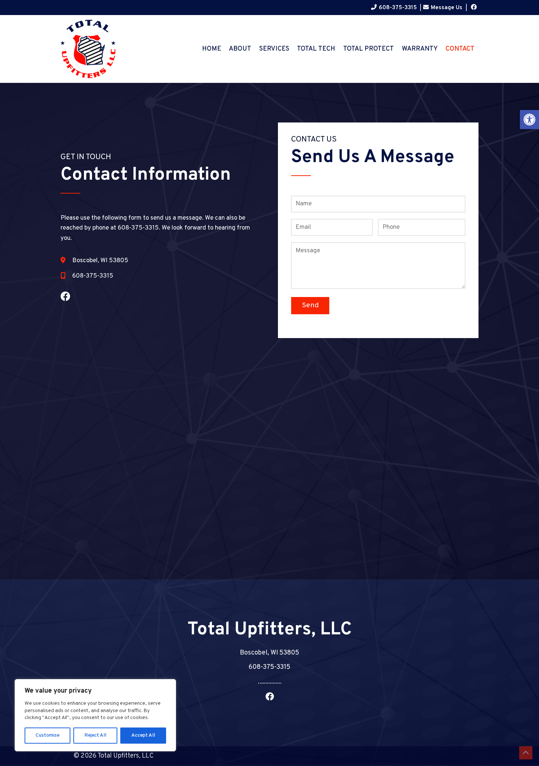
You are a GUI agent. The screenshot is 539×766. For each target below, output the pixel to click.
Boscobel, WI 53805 (100, 261)
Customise (47, 735)
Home (211, 49)
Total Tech (316, 49)
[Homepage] (87, 79)
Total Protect (368, 49)
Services (274, 49)
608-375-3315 (398, 7)
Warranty (420, 49)
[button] (529, 119)
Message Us (446, 7)
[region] (95, 715)
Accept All (143, 735)
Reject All (95, 735)
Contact (459, 49)
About (240, 49)
